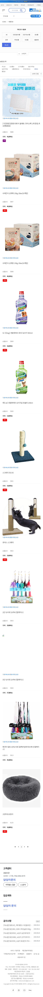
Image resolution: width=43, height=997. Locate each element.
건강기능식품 (26, 35)
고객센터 (38, 5)
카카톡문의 (21, 954)
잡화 (6, 40)
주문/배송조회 (31, 5)
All (6, 35)
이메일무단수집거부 (10, 954)
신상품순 (11, 67)
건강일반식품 (16, 35)
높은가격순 (31, 67)
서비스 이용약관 (15, 950)
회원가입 (16, 5)
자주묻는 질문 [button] (10, 884)
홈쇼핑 (6, 45)
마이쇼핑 (23, 5)
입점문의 (29, 954)
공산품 (36, 35)
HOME (4, 22)
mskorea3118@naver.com (26, 981)
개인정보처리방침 (27, 950)
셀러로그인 (8, 5)
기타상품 (16, 40)
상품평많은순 (15, 69)
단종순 (36, 69)
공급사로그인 (21, 957)
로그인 (2, 5)
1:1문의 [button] (23, 884)
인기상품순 (21, 67)
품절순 (4, 71)
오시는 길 (36, 954)
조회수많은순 (26, 69)
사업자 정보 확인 (30, 974)
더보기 (38, 921)
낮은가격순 (5, 69)
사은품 (26, 40)
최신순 (4, 67)
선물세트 (36, 40)
